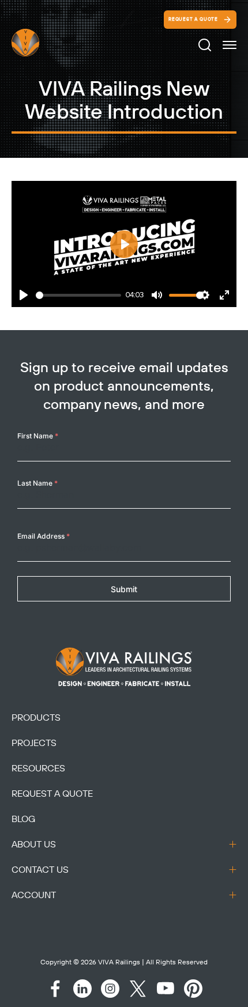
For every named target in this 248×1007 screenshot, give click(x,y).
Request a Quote (193, 19)
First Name (37, 435)
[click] (229, 45)
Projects (34, 743)
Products (36, 718)
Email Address (43, 536)
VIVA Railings (119, 962)
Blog (23, 819)
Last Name (37, 483)
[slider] (78, 295)
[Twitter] (138, 988)
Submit (124, 589)
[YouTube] (165, 988)
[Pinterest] (193, 988)
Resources (38, 768)
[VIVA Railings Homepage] (39, 42)
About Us (34, 844)
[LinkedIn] (82, 988)
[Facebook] (55, 988)
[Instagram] (110, 988)
